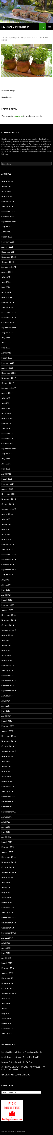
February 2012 (7, 1028)
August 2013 (7, 938)
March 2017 (6, 721)
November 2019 (8, 559)
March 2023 (6, 358)
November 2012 (8, 983)
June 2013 (5, 948)
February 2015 (7, 847)
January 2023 (7, 368)
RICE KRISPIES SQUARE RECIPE (15, 1074)
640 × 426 (20, 38)
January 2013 (7, 973)
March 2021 (6, 479)
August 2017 (7, 696)
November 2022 (8, 378)
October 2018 (7, 625)
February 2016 (7, 786)
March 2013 (6, 963)
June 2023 (5, 342)
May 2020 (5, 529)
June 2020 (5, 524)
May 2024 (5, 287)
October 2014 (7, 867)
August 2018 (7, 635)
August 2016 (7, 756)
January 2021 (7, 489)
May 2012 (5, 1013)
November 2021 (8, 438)
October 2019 (7, 564)
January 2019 (7, 610)
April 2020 (6, 534)
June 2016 (5, 766)
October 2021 (7, 443)
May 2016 (5, 771)
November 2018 (8, 620)
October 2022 (7, 383)
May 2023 (5, 347)
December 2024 (8, 252)
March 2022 (6, 418)
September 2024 (8, 267)
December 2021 (8, 433)
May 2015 (5, 832)
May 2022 (5, 408)
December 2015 (8, 796)
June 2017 (5, 706)
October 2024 (7, 262)
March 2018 (6, 660)
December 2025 (8, 211)
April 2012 (6, 1018)
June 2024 (5, 282)
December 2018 (8, 615)
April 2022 (6, 413)
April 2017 (6, 716)
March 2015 (6, 842)
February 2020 (7, 544)
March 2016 (6, 781)
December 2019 (8, 554)
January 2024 (7, 307)
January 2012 (7, 1033)
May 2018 (5, 650)
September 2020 (8, 509)
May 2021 (5, 469)
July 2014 (5, 882)
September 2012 (8, 993)
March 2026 (6, 196)
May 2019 (5, 590)
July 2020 (5, 519)
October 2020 (7, 504)
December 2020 (8, 494)
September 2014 (8, 872)
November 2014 (8, 862)
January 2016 (7, 791)
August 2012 (7, 998)
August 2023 (7, 332)
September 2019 (8, 569)
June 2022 (5, 403)
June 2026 (5, 186)
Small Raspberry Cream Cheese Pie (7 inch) (20, 1057)
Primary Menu (49, 26)
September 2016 (8, 751)
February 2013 (7, 968)
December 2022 (8, 373)
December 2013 (8, 917)
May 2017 (5, 711)
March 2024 (6, 297)
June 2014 (5, 887)
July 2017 (5, 701)
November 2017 (8, 680)
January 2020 (7, 549)
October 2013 (7, 928)
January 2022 (7, 428)
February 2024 (7, 302)
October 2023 (7, 322)
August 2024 (7, 272)
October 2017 (7, 685)
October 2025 (7, 216)
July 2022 (5, 398)
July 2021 (5, 458)
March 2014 (6, 902)
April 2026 (6, 191)
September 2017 (8, 690)
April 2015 (6, 837)
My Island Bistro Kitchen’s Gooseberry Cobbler (22, 1052)
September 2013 (8, 933)
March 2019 (6, 600)
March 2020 (6, 539)
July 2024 (5, 277)
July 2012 (5, 1003)
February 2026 (7, 201)
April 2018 (6, 655)
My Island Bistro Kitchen (15, 26)
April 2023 (6, 353)
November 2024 (8, 257)
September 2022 (8, 388)
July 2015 (5, 822)
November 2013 (8, 922)
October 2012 (7, 988)
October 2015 (7, 806)
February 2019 (7, 605)
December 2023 (8, 312)
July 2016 (5, 761)
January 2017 (7, 731)
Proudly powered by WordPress (13, 1132)
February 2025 (7, 242)
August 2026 (7, 181)
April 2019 (6, 595)
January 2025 (7, 247)
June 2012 (5, 1008)
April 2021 (6, 474)
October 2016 (7, 746)
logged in (18, 115)
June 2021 (5, 463)
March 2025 (6, 237)
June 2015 (5, 827)
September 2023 (8, 327)
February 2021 (7, 484)
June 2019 (5, 585)
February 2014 (7, 907)
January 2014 (7, 912)
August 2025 (7, 226)
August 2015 (7, 817)
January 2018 (7, 670)
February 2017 (7, 726)
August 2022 (7, 393)
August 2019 (7, 574)
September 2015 (8, 812)
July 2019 (5, 579)
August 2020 (7, 514)
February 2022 (7, 423)
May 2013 (5, 953)
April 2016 (6, 776)
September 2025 (8, 221)
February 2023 (7, 363)
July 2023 (5, 337)
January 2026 (7, 206)
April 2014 (6, 897)
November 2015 (8, 801)
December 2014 (8, 857)
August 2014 (7, 877)
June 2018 (5, 645)
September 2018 (8, 630)
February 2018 (7, 665)
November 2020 (8, 499)
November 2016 (8, 741)
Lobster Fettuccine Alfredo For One (17, 1062)
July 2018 (5, 640)
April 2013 (6, 958)
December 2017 (8, 675)
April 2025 (6, 231)
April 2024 (6, 292)
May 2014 (5, 892)
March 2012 (6, 1023)
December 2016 (8, 736)
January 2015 (7, 852)
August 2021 (7, 453)
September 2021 (8, 448)
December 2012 (8, 978)
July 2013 (5, 943)
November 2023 (8, 317)
